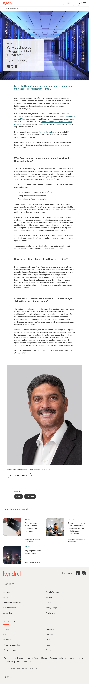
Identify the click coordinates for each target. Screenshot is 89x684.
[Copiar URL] (16, 66)
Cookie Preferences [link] (23, 662)
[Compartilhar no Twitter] (8, 66)
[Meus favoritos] (73, 3)
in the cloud (48, 210)
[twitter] (84, 573)
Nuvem (9, 43)
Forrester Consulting (46, 132)
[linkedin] (78, 573)
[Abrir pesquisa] (79, 3)
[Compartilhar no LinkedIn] (12, 66)
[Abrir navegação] (84, 3)
